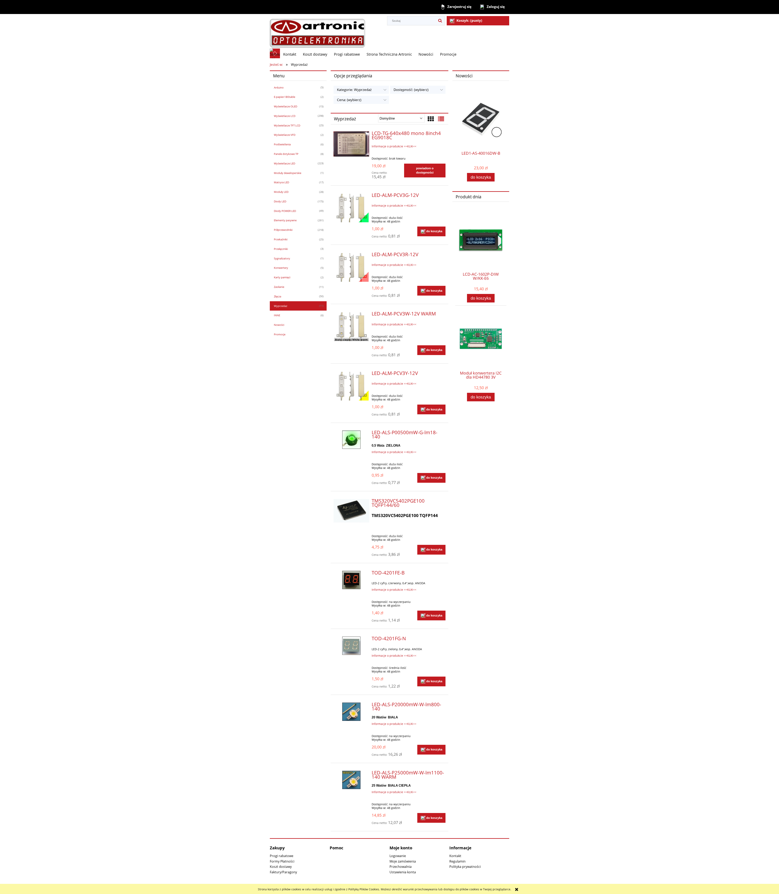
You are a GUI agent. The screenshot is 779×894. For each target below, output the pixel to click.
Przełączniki (281, 249)
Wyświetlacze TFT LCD (287, 125)
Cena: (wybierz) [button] (349, 99)
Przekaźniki (280, 239)
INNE (277, 315)
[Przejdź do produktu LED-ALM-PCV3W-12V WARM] (351, 327)
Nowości (279, 325)
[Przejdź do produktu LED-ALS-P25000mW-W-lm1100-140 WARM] (351, 780)
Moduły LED (281, 192)
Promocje (279, 334)
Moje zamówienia (403, 861)
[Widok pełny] (441, 119)
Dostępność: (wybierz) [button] (411, 89)
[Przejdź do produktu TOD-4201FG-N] (351, 646)
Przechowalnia (401, 866)
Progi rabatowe (281, 856)
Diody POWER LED (285, 211)
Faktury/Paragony (283, 872)
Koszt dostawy (281, 866)
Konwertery (281, 268)
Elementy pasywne (285, 220)
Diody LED (280, 201)
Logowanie (398, 856)
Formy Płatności (282, 861)
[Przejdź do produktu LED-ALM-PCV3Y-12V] (351, 386)
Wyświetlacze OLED (285, 106)
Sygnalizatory (282, 258)
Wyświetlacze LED (284, 163)
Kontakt (455, 856)
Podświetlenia (282, 144)
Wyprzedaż (280, 306)
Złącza (277, 296)
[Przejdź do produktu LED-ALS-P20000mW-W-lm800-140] (351, 712)
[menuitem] (290, 54)
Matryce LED (281, 182)
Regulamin (457, 861)
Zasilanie (279, 287)
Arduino (279, 87)
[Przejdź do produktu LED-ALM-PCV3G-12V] (351, 208)
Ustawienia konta (403, 872)
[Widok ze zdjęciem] (431, 119)
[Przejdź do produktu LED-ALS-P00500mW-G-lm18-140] (351, 440)
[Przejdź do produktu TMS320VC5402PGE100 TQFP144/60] (351, 512)
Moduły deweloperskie (287, 173)
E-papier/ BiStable (284, 97)
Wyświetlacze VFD (284, 135)
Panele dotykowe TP (286, 154)
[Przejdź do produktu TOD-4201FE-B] (351, 580)
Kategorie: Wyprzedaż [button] (354, 89)
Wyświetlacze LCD (284, 116)
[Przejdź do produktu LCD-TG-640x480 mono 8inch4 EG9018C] (351, 143)
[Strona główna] (317, 31)
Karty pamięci (282, 277)
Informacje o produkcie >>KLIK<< (394, 146)
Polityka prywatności (465, 866)
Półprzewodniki (283, 230)
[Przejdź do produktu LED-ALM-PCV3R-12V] (351, 267)
